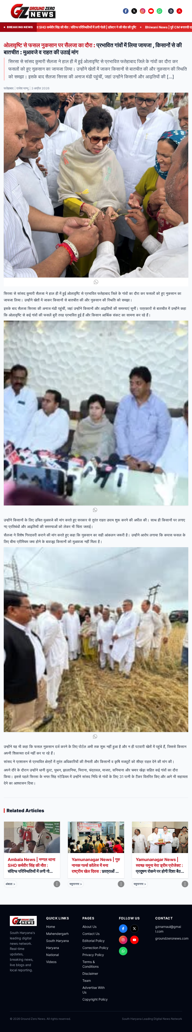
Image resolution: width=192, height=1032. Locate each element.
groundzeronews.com (171, 938)
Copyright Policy (95, 999)
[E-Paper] (171, 11)
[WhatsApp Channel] (123, 951)
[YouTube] (134, 940)
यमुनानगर (76, 884)
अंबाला (10, 884)
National (52, 955)
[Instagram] (123, 940)
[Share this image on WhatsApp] (96, 509)
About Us (89, 927)
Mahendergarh (57, 934)
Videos (51, 962)
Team (86, 981)
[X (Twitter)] (134, 928)
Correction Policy (95, 948)
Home (50, 927)
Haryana (52, 948)
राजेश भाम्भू (22, 88)
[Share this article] (57, 884)
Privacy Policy (93, 955)
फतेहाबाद (9, 88)
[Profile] (179, 11)
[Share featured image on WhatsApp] (96, 281)
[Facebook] (123, 928)
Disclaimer (90, 973)
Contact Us (91, 934)
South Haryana (57, 941)
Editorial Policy (93, 941)
